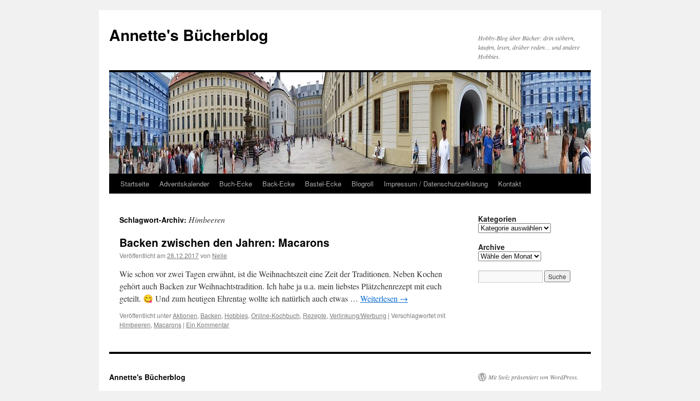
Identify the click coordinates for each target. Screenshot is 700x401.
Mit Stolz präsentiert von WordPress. (533, 377)
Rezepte (314, 315)
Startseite (134, 183)
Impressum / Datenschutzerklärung (436, 183)
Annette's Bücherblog (188, 35)
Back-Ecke (278, 183)
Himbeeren (135, 324)
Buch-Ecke (235, 183)
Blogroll (363, 183)
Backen (210, 315)
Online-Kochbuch (275, 315)
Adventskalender (184, 183)
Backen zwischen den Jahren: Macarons (224, 242)
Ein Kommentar (207, 324)
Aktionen (185, 315)
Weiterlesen (384, 298)
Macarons (167, 324)
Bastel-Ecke (323, 183)
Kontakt (509, 183)
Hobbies (236, 315)
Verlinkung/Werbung (358, 315)
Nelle (219, 255)
